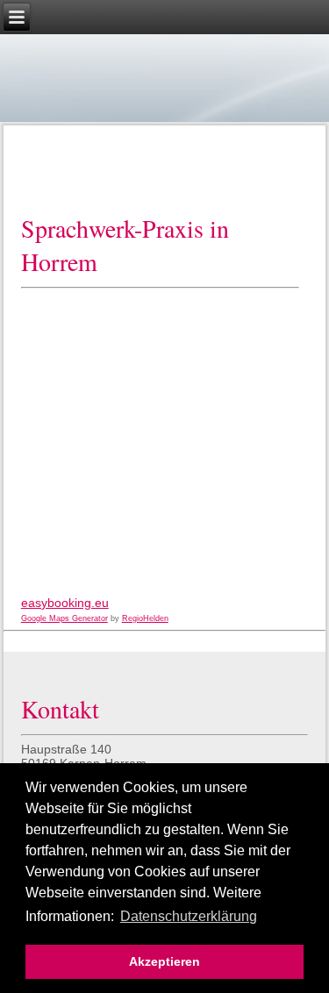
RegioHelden (145, 618)
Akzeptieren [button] (164, 961)
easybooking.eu (65, 603)
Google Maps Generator (64, 618)
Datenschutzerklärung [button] (188, 916)
